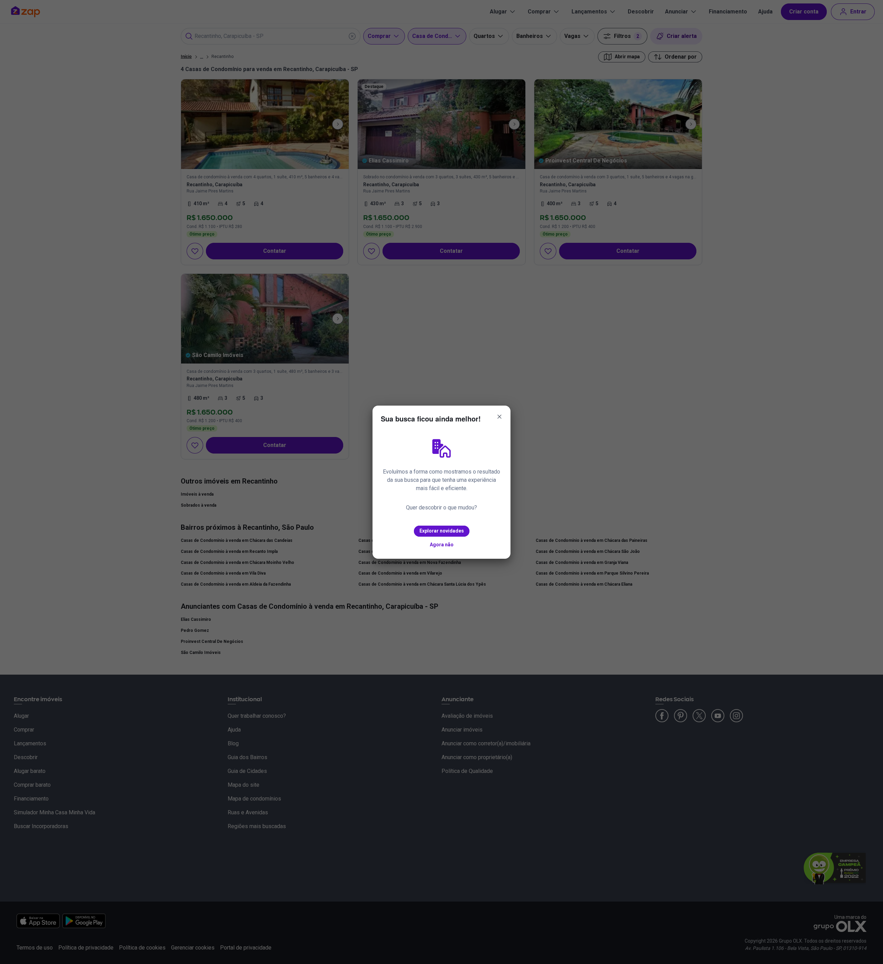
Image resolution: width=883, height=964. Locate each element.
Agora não (442, 544)
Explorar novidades (441, 531)
